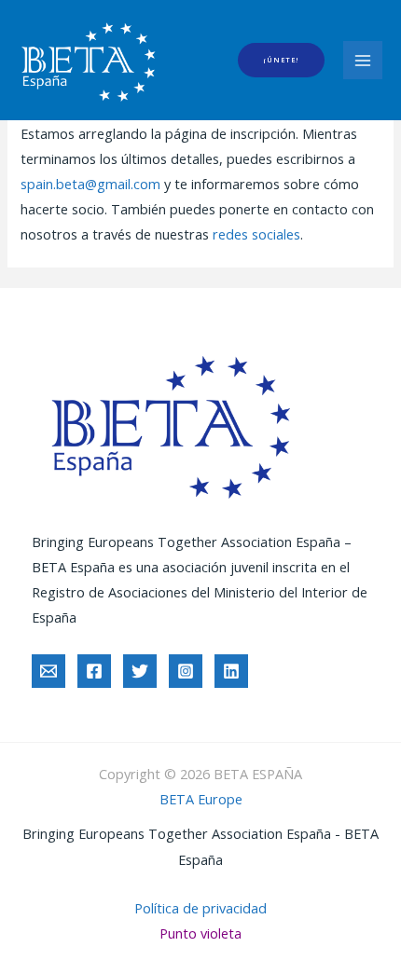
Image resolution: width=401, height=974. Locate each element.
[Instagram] (185, 671)
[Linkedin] (231, 671)
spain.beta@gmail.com (90, 183)
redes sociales (256, 234)
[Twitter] (140, 671)
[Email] (48, 671)
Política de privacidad (200, 908)
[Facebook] (94, 671)
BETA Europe (200, 798)
